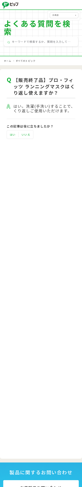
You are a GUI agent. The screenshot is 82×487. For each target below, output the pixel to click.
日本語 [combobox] (55, 15)
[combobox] (41, 41)
